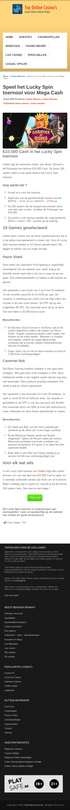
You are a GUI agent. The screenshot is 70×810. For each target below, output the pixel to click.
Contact (8, 728)
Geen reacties (38, 103)
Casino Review (49, 99)
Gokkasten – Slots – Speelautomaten (21, 635)
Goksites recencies (13, 613)
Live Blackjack (11, 644)
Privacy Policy (11, 715)
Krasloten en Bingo (13, 639)
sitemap (8, 732)
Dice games (10, 631)
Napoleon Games (12, 681)
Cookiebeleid (10, 711)
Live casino (9, 648)
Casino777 (9, 673)
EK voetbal (9, 656)
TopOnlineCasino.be (34, 805)
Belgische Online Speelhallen (18, 757)
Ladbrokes (9, 690)
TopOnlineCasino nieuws (16, 103)
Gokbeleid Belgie (12, 720)
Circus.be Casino (12, 677)
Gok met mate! (11, 595)
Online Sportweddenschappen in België (22, 762)
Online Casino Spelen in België (18, 766)
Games (49, 198)
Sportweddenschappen (15, 622)
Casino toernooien (13, 626)
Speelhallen (9, 618)
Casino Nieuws (18, 76)
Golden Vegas (11, 686)
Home (5, 76)
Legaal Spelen (11, 724)
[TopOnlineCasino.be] (34, 14)
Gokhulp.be (20, 580)
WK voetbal (9, 652)
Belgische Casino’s (13, 749)
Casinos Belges (11, 753)
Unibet (41, 471)
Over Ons (9, 706)
